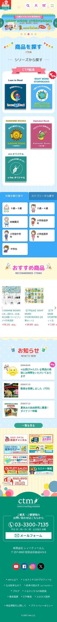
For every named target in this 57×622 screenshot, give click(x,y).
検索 (28, 5)
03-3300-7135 (32, 524)
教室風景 (13, 597)
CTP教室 (27, 597)
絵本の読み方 (39, 585)
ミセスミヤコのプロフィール (37, 579)
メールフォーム (31, 535)
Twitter (41, 566)
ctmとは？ (13, 579)
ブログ (16, 591)
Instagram (32, 566)
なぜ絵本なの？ (13, 585)
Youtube (16, 566)
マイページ (36, 5)
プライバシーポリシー (42, 605)
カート (44, 5)
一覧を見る (28, 425)
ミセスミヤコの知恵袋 (35, 591)
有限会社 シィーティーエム (5, 5)
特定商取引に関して (16, 605)
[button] (21, 34)
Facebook (24, 566)
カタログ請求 (43, 597)
